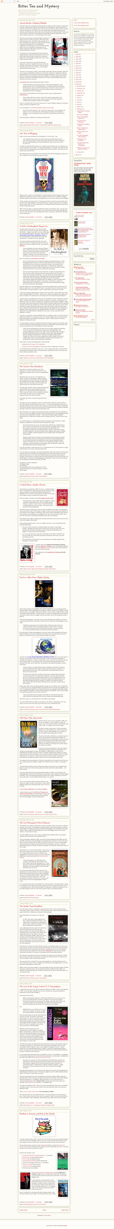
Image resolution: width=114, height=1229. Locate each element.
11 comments (38, 895)
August (79, 95)
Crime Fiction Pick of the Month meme (43, 1172)
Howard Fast (43, 1105)
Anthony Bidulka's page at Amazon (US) (44, 107)
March (79, 106)
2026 (77, 54)
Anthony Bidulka (27, 125)
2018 (77, 72)
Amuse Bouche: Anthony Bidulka (33, 23)
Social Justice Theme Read (36, 358)
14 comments (38, 1202)
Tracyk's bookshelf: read (84, 212)
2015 (77, 79)
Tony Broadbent (43, 978)
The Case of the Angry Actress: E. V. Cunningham (40, 987)
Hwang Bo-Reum (82, 236)
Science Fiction (53, 814)
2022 (77, 63)
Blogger (65, 1225)
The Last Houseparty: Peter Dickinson (35, 823)
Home (44, 1210)
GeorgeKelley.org (80, 271)
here (47, 795)
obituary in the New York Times (42, 1057)
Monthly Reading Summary (29, 1204)
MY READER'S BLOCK (82, 316)
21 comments (38, 355)
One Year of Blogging (28, 134)
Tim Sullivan (81, 216)
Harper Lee (26, 358)
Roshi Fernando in (36, 344)
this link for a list (32, 1082)
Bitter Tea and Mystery (38, 6)
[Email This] (45, 123)
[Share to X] (48, 123)
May (78, 102)
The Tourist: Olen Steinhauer (31, 367)
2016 (77, 77)
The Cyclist (81, 215)
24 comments (38, 217)
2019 (77, 70)
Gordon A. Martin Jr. (83, 231)
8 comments (38, 474)
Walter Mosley (56, 709)
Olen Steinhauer (43, 476)
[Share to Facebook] (50, 123)
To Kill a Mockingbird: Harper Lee (34, 226)
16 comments (38, 122)
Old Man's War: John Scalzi (31, 718)
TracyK (27, 122)
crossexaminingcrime (82, 287)
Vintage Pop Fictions (82, 305)
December (80, 86)
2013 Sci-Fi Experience (41, 792)
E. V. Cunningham (35, 1105)
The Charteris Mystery (81, 317)
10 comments (38, 707)
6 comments (38, 975)
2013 (77, 84)
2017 (77, 75)
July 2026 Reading (80, 268)
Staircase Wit (79, 267)
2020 (77, 68)
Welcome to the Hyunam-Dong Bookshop (84, 235)
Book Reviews (35, 125)
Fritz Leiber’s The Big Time (82, 306)
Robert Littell (81, 243)
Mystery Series (57, 125)
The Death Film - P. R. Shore (83, 284)
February (79, 109)
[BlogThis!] (47, 123)
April (78, 104)
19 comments (38, 566)
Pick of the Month (41, 1204)
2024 (77, 59)
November (80, 88)
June (78, 100)
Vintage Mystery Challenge (53, 552)
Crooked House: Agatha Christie (32, 485)
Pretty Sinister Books (82, 282)
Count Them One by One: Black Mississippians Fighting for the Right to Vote (85, 229)
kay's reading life (80, 293)
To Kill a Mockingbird (48, 358)
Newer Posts (23, 1210)
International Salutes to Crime (83, 279)
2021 (77, 66)
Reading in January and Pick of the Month (37, 1114)
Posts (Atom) (47, 1215)
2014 (77, 82)
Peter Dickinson (35, 897)
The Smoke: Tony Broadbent (31, 906)
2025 (77, 56)
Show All (92, 319)
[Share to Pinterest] (51, 123)
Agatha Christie (27, 569)
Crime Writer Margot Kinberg (84, 299)
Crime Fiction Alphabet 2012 (81, 22)
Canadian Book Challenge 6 (46, 125)
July (78, 97)
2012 (77, 155)
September (80, 93)
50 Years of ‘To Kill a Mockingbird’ (30, 346)
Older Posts (65, 1210)
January (79, 152)
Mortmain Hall (81, 222)
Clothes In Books (80, 310)
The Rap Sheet (80, 278)
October (79, 90)
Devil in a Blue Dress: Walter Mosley (34, 578)
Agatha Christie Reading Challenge (39, 569)
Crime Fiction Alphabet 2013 (81, 25)
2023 (77, 61)
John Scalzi (46, 814)
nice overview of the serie (31, 1091)
